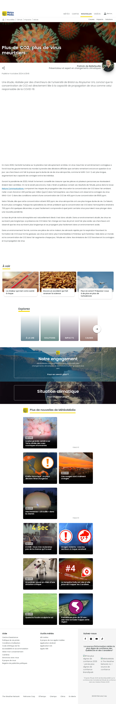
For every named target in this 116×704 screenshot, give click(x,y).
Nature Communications (13, 188)
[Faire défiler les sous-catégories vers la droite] (97, 329)
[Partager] (3, 68)
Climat (19, 20)
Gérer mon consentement (12, 652)
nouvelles (10, 20)
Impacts (27, 20)
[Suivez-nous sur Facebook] (85, 639)
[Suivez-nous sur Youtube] (96, 639)
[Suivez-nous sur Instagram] (91, 639)
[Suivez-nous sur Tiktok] (102, 639)
